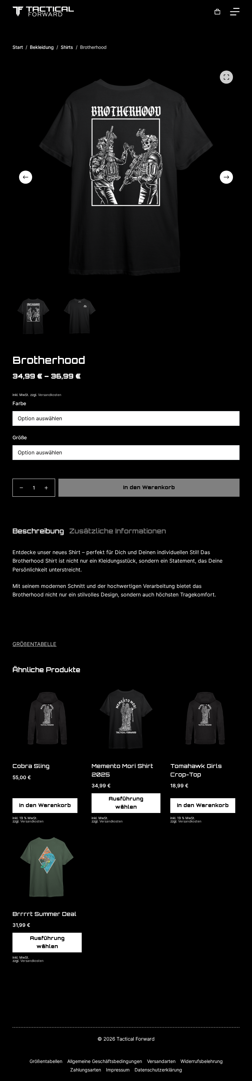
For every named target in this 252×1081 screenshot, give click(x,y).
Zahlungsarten (85, 1069)
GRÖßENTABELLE (34, 644)
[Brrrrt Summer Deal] (46, 867)
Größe (19, 437)
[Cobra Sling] (46, 719)
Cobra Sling (31, 765)
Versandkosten (49, 395)
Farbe (19, 403)
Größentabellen (46, 1061)
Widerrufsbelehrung (201, 1061)
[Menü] (235, 11)
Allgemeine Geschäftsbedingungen (104, 1061)
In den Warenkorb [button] (45, 805)
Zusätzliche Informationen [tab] (117, 531)
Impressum (118, 1069)
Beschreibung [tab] (38, 531)
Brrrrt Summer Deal (44, 913)
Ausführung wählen (126, 803)
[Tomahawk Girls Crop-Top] (204, 719)
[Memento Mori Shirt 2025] (126, 719)
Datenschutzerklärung (158, 1069)
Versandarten (161, 1061)
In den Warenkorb (149, 487)
